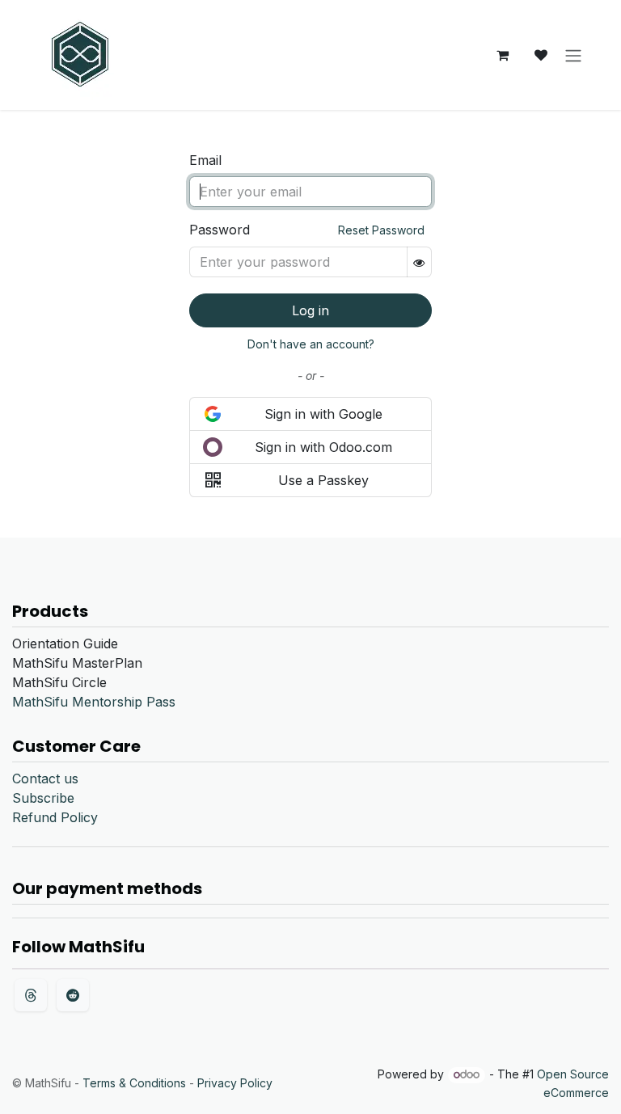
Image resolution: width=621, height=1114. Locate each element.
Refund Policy (55, 817)
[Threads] (31, 995)
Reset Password (381, 230)
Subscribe (43, 798)
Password (307, 230)
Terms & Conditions (134, 1083)
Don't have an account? (310, 344)
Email (205, 160)
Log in (310, 310)
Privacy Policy (234, 1083)
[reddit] (73, 995)
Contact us (45, 778)
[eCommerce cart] (502, 55)
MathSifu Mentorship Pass (93, 702)
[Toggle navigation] (573, 55)
